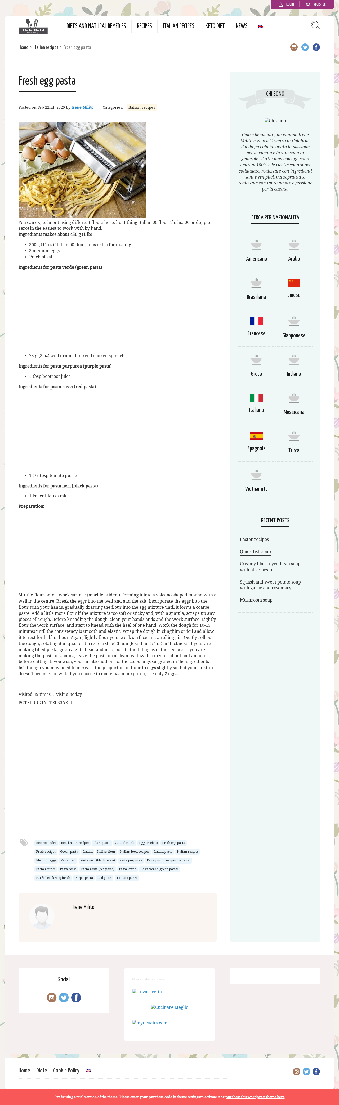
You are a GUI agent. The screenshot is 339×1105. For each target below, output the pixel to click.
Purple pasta (84, 878)
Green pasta (69, 852)
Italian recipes (178, 26)
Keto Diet (215, 26)
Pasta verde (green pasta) (159, 869)
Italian (88, 852)
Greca (256, 374)
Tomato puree (126, 878)
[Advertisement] (118, 312)
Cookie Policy (66, 1071)
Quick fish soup (255, 551)
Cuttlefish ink (125, 843)
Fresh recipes (46, 852)
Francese (256, 333)
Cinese (293, 295)
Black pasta (101, 843)
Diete (41, 1071)
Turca (294, 451)
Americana (256, 259)
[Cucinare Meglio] (169, 1007)
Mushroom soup (256, 600)
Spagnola (256, 448)
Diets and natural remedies (96, 26)
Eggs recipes (148, 843)
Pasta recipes (45, 869)
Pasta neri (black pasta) (97, 860)
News (242, 26)
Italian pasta (163, 852)
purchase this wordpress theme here (255, 1097)
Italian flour (106, 852)
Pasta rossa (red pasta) (97, 869)
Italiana (256, 410)
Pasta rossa (68, 869)
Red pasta (104, 878)
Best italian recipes (75, 843)
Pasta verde (127, 869)
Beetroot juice (46, 843)
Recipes (144, 26)
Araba (294, 259)
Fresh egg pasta (173, 843)
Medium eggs (46, 860)
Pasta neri (68, 860)
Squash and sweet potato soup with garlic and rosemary (270, 585)
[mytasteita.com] (149, 1023)
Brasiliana (256, 297)
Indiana (294, 374)
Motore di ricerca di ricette (148, 979)
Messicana (294, 412)
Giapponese (293, 336)
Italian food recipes (134, 852)
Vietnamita (256, 489)
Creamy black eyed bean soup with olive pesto (270, 566)
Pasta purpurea (130, 860)
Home (23, 47)
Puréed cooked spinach (53, 878)
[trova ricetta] (147, 991)
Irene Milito (82, 107)
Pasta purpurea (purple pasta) (169, 860)
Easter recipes (254, 539)
